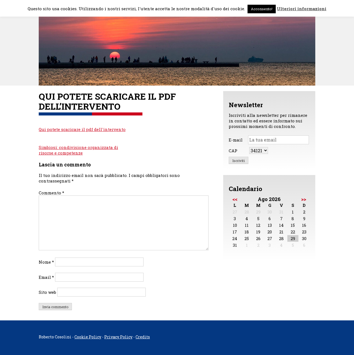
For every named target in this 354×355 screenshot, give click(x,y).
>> (303, 199)
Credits (143, 336)
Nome (46, 262)
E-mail (236, 140)
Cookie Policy (87, 336)
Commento (51, 192)
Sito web (47, 292)
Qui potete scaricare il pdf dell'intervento (82, 129)
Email (46, 277)
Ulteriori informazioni (301, 8)
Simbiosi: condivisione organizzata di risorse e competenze (78, 150)
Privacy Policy (118, 336)
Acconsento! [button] (261, 8)
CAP (233, 150)
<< (234, 199)
